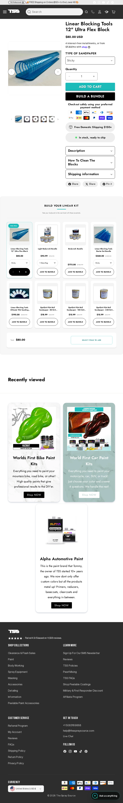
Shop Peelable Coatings (77, 684)
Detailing (13, 690)
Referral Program (18, 726)
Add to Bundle (47, 272)
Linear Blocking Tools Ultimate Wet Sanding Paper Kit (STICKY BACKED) (19, 311)
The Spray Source (66, 796)
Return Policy (15, 757)
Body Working (16, 665)
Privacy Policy (16, 763)
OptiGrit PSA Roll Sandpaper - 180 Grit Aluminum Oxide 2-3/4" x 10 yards (75, 311)
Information (14, 697)
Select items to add (91, 340)
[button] (113, 12)
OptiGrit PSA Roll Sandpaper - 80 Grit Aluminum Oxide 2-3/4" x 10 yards (47, 311)
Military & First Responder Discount (83, 690)
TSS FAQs (69, 678)
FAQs (11, 744)
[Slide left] (11, 71)
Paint (11, 659)
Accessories (15, 684)
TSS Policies (70, 665)
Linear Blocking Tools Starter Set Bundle (103, 249)
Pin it (109, 184)
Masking (12, 678)
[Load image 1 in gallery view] (18, 119)
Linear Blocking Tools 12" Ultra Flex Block (19, 249)
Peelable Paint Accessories (23, 703)
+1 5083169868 (72, 725)
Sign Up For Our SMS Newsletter (81, 653)
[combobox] (54, 11)
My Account (15, 732)
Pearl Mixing (70, 672)
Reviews (68, 659)
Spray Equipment (18, 672)
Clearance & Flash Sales (21, 653)
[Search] (29, 11)
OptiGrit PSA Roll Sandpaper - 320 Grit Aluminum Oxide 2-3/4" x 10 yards (103, 311)
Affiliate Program (73, 697)
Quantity (71, 69)
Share (75, 184)
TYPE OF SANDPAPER (81, 53)
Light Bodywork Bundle (47, 248)
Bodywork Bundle (75, 248)
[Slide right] (58, 71)
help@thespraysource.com (78, 731)
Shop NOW (34, 495)
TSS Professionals (15, 2)
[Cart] (113, 12)
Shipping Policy (16, 751)
